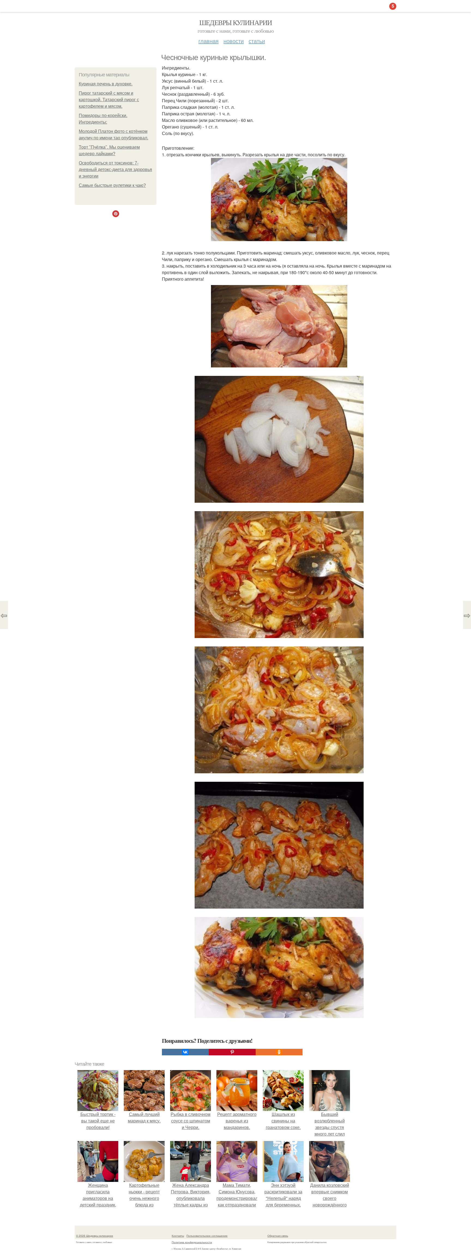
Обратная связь (277, 1236)
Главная (208, 41)
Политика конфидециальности (192, 1242)
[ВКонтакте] (185, 1052)
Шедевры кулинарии (235, 22)
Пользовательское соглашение (207, 1236)
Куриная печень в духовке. (105, 84)
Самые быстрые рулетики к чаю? (112, 185)
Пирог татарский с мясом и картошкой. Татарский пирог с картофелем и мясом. (109, 100)
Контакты (178, 1236)
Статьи (257, 41)
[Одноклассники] (279, 1052)
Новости (234, 41)
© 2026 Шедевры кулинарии (94, 1236)
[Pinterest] (232, 1052)
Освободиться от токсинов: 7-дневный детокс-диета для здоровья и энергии (115, 169)
